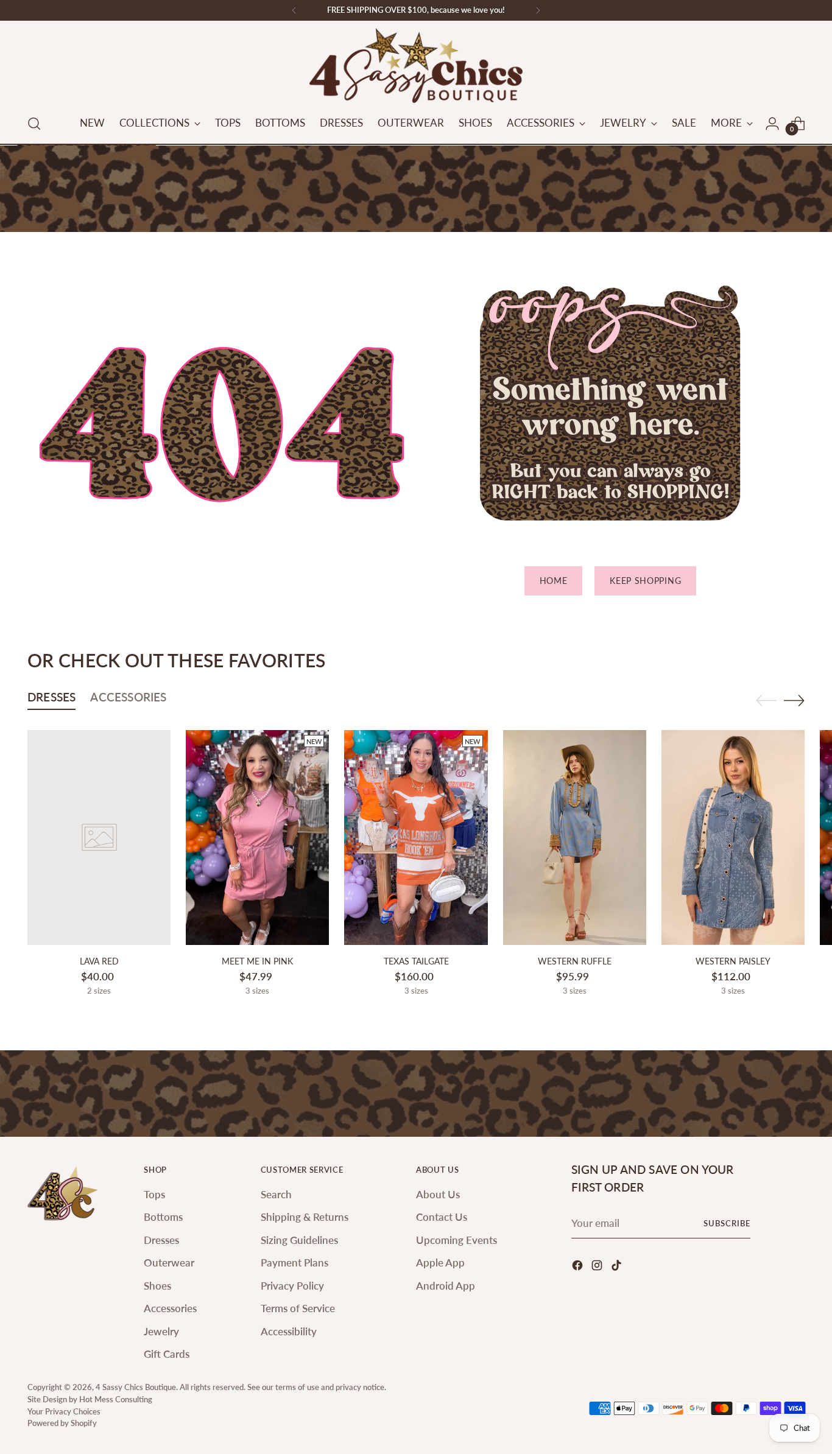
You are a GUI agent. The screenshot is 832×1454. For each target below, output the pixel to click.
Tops (154, 1194)
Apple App (440, 1262)
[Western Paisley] (733, 837)
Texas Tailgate (416, 961)
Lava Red (99, 961)
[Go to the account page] (772, 123)
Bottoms (163, 1216)
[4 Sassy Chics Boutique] (416, 65)
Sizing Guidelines (299, 1240)
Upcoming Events (456, 1240)
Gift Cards (166, 1353)
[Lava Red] (99, 837)
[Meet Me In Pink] (257, 837)
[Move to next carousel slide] (794, 700)
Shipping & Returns (304, 1216)
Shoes (157, 1285)
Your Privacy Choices (63, 1411)
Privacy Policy (292, 1285)
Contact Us (441, 1216)
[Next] (537, 10)
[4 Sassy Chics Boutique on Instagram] (598, 1267)
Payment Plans (294, 1262)
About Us (438, 1194)
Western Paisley (733, 961)
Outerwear (169, 1262)
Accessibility (289, 1331)
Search (276, 1194)
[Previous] (294, 10)
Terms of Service (298, 1308)
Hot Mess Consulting (115, 1399)
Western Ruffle (575, 961)
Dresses (161, 1240)
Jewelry (161, 1331)
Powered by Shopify (62, 1423)
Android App (445, 1285)
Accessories (170, 1308)
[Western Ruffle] (574, 837)
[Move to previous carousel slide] (766, 700)
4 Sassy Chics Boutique (136, 1387)
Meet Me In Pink (257, 961)
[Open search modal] (34, 123)
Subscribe (726, 1223)
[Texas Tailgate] (415, 837)
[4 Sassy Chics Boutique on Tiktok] (617, 1267)
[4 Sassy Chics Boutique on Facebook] (578, 1267)
